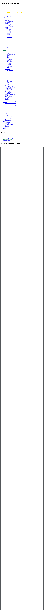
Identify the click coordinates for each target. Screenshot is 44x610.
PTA (5, 85)
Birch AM (8, 33)
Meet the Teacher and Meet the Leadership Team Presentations (15, 79)
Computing (9, 64)
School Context (7, 19)
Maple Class (9, 44)
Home (4, 14)
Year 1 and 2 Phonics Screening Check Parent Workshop (14, 101)
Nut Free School (9, 92)
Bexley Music (7, 99)
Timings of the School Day (11, 16)
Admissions (7, 20)
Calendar (6, 125)
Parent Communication (9, 96)
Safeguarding (7, 117)
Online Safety (7, 80)
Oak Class (8, 45)
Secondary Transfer (8, 118)
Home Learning (7, 69)
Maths (8, 57)
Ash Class (8, 30)
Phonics (8, 55)
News (4, 121)
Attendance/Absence (8, 77)
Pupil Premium (7, 114)
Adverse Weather (8, 84)
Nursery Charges (10, 21)
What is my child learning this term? (11, 100)
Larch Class (9, 43)
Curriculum (7, 53)
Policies (6, 113)
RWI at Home (9, 71)
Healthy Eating (7, 91)
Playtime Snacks (9, 93)
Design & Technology (10, 66)
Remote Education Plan (11, 72)
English (8, 56)
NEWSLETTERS (10, 86)
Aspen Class (9, 31)
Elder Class (9, 38)
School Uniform (7, 82)
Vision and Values (8, 24)
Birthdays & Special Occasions (10, 87)
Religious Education (10, 60)
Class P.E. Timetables (8, 88)
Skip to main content (3, 0)
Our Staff (6, 23)
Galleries (6, 127)
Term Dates (7, 78)
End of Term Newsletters (9, 124)
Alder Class (9, 29)
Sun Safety (6, 98)
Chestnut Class (9, 37)
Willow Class (9, 49)
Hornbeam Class (10, 42)
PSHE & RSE (9, 59)
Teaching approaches (6, 140)
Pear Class (8, 46)
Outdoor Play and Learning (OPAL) (9, 138)
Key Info (4, 108)
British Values (9, 25)
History (8, 62)
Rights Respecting (10, 26)
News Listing (7, 123)
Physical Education (10, 68)
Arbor (8, 97)
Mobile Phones (7, 95)
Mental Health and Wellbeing (10, 94)
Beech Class (9, 32)
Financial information (8, 120)
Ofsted (6, 110)
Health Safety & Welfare (9, 104)
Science (8, 58)
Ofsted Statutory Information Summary (11, 111)
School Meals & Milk (8, 81)
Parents (4, 75)
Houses (6, 52)
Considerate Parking (8, 89)
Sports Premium (7, 115)
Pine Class (8, 47)
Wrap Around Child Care (9, 83)
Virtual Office (5, 102)
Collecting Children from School (10, 103)
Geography (9, 63)
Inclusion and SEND (8, 116)
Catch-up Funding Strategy (7, 139)
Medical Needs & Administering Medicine (12, 105)
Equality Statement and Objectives (10, 112)
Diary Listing (7, 126)
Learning (4, 50)
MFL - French (9, 61)
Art (7, 65)
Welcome (6, 18)
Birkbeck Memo (7, 122)
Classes (6, 51)
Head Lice (6, 90)
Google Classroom (10, 70)
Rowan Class (9, 48)
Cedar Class (9, 35)
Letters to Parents (8, 76)
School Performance (8, 109)
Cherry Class (9, 36)
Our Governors (7, 22)
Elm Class (8, 39)
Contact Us (4, 128)
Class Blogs (7, 28)
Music (8, 67)
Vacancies (6, 27)
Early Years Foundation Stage (12, 54)
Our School (4, 17)
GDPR (6, 119)
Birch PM (8, 34)
